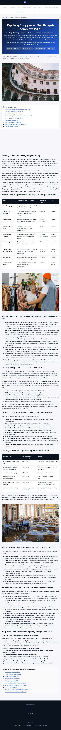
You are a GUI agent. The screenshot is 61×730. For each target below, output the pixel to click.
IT (44, 12)
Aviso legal (30, 722)
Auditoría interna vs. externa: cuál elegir (15, 692)
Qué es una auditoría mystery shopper (15, 683)
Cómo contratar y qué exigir (13, 122)
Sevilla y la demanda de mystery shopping (17, 109)
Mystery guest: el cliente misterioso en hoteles (17, 689)
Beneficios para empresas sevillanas (16, 124)
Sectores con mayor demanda (14, 112)
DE (39, 12)
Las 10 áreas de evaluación (12, 687)
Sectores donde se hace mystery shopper (16, 685)
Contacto (30, 709)
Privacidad (30, 713)
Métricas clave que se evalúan (14, 118)
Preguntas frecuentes (11, 126)
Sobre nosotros (30, 704)
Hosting (12, 7)
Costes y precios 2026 (11, 120)
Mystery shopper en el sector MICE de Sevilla (18, 116)
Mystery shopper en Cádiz (12, 676)
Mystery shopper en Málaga (12, 672)
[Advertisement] (30, 142)
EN (30, 12)
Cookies (30, 718)
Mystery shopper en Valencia (12, 678)
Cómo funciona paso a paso (13, 114)
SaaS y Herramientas (51, 7)
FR (35, 12)
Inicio (5, 7)
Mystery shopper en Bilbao (12, 681)
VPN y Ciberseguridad (24, 7)
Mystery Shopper (21, 12)
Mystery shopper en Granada (13, 674)
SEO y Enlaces (38, 7)
